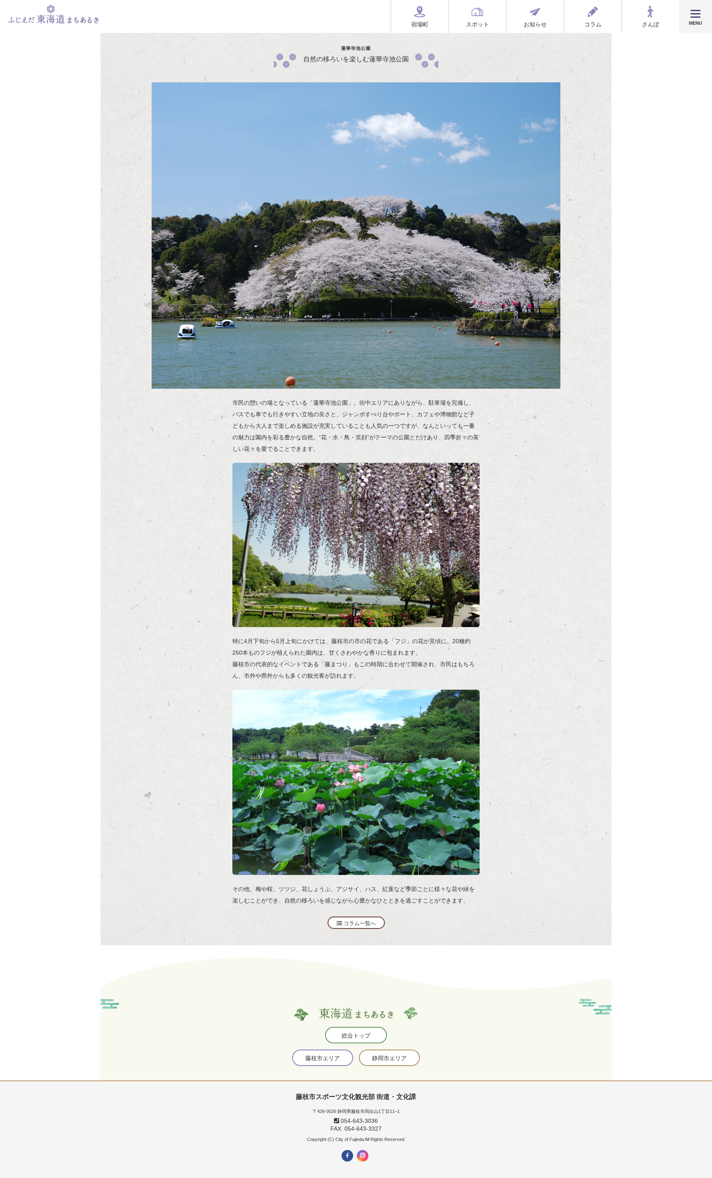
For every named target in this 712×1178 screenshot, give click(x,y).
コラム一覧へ (359, 923)
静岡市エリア (389, 1058)
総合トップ (356, 1035)
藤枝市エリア (322, 1058)
